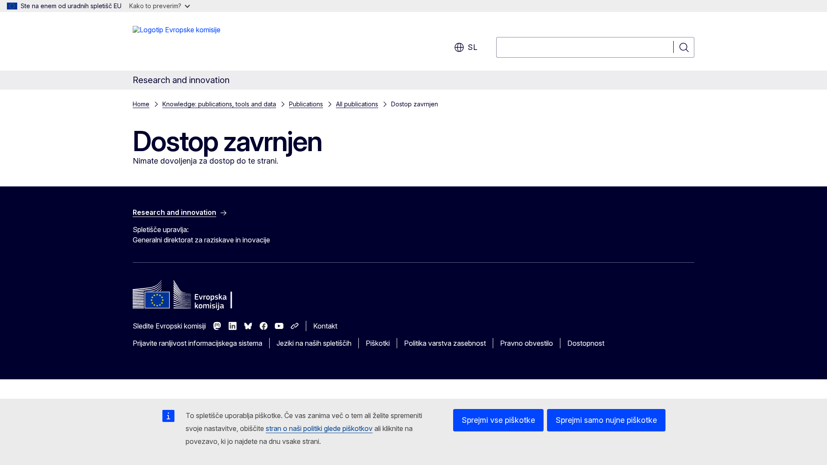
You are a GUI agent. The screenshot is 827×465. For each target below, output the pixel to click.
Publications (306, 104)
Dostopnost (585, 343)
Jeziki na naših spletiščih (314, 343)
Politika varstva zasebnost (445, 343)
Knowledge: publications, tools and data (219, 104)
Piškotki (378, 343)
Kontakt (325, 326)
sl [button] (472, 47)
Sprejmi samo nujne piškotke (606, 420)
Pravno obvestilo (526, 343)
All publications (357, 104)
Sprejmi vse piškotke (498, 420)
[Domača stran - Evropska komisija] (177, 43)
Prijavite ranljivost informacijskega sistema (197, 343)
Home (141, 104)
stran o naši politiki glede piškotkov (319, 428)
